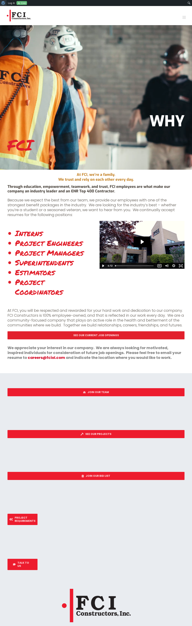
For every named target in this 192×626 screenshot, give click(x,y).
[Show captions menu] (159, 266)
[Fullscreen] (180, 266)
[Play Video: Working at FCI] (142, 242)
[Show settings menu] (173, 266)
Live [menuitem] (23, 3)
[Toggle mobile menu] (184, 17)
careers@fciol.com (46, 357)
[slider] (135, 266)
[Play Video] (103, 266)
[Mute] (166, 266)
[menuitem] (3, 3)
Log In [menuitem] (11, 3)
